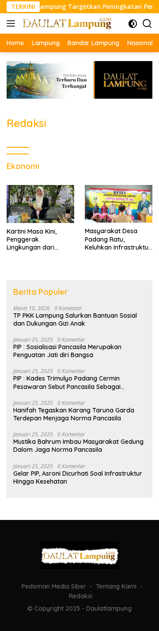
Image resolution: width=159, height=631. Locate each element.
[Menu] (13, 23)
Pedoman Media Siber (54, 586)
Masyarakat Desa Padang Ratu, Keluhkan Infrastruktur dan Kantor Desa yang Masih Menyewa (118, 239)
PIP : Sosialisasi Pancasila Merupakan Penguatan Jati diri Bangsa (67, 351)
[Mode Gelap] (133, 23)
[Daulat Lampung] (66, 23)
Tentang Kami (116, 586)
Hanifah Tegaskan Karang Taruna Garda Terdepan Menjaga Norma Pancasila (73, 414)
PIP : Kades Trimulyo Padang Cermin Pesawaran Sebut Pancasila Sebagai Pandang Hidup (67, 382)
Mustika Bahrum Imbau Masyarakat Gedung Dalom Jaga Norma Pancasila (78, 446)
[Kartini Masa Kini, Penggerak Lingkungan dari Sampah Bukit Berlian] (40, 204)
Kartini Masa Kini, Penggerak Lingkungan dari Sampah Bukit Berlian (38, 239)
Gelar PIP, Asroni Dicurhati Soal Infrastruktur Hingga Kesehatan (77, 477)
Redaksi (80, 596)
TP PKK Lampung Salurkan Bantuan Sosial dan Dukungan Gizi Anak (75, 319)
